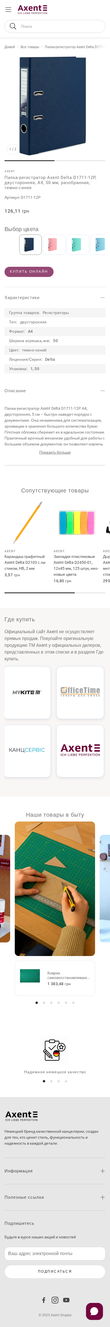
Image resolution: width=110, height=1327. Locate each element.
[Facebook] (43, 1300)
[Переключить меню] (8, 9)
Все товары (30, 47)
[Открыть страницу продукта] (28, 522)
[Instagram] (55, 1300)
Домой (10, 47)
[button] (55, 26)
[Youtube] (66, 1300)
